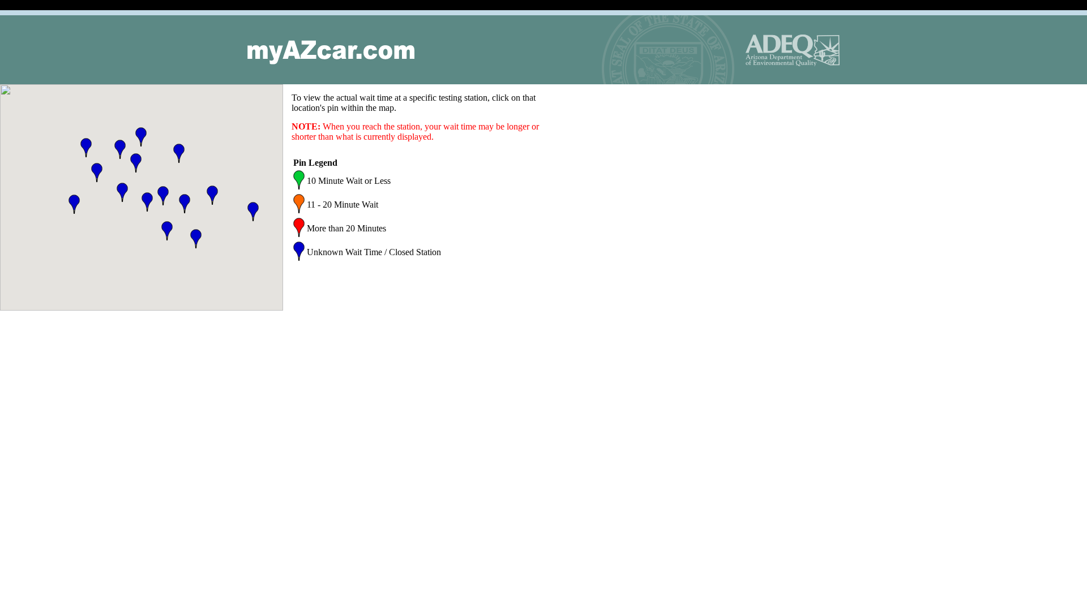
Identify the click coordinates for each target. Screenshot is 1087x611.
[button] (120, 149)
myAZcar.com (331, 52)
